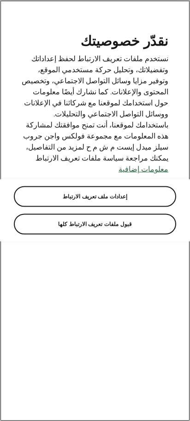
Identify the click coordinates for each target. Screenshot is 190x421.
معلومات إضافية (143, 169)
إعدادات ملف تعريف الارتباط (95, 196)
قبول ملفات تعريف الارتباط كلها (94, 224)
